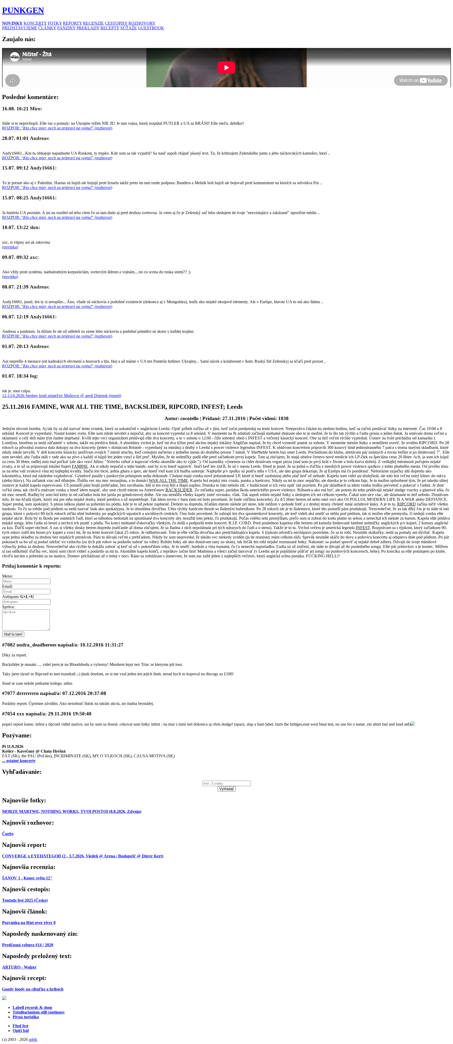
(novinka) (10, 247)
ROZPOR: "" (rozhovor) (57, 128)
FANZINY (66, 28)
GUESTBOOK (151, 28)
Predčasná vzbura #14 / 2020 (27, 945)
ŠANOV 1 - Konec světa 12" (27, 878)
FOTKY (55, 23)
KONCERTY (35, 23)
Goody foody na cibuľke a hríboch (32, 989)
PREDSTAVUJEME (19, 28)
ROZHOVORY (141, 23)
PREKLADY (88, 28)
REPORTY (72, 23)
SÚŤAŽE (128, 28)
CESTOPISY (116, 23)
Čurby (8, 833)
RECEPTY (109, 28)
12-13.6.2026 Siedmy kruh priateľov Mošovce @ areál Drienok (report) (61, 395)
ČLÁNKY (47, 28)
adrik (33, 1039)
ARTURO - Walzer (19, 967)
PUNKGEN (23, 10)
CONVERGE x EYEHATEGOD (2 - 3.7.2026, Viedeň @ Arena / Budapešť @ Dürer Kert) (82, 856)
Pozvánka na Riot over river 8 (29, 922)
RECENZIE (93, 23)
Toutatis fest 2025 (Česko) (25, 900)
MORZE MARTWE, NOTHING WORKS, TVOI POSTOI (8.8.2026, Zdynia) (71, 811)
